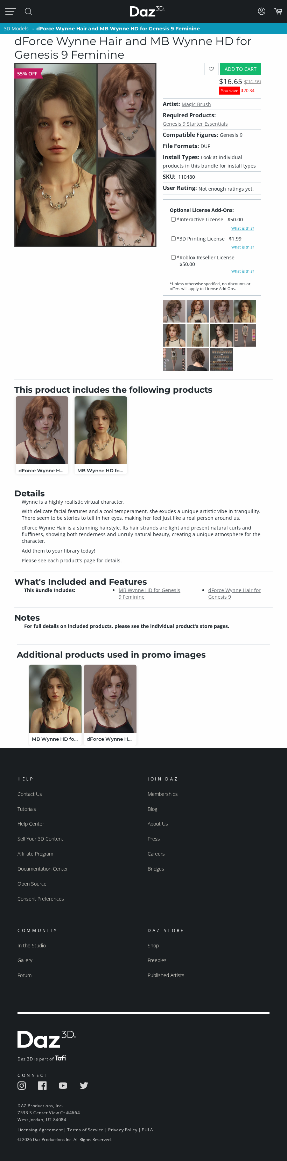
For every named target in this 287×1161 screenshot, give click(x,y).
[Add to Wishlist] (211, 69)
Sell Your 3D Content (40, 838)
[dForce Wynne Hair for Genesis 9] (42, 430)
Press (154, 838)
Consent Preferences (41, 898)
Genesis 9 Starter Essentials (195, 123)
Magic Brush (196, 104)
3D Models (16, 28)
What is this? (242, 228)
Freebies (157, 960)
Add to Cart (241, 69)
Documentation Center (43, 868)
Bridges (156, 868)
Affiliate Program (35, 853)
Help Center (31, 823)
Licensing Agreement (40, 1130)
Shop (153, 945)
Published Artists (166, 975)
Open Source (32, 883)
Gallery (25, 960)
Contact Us (30, 794)
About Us (158, 823)
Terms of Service (85, 1130)
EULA (147, 1130)
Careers (156, 853)
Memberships (163, 794)
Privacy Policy (122, 1130)
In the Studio (32, 945)
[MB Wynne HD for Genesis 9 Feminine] (101, 430)
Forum (24, 975)
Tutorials (27, 809)
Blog (152, 809)
